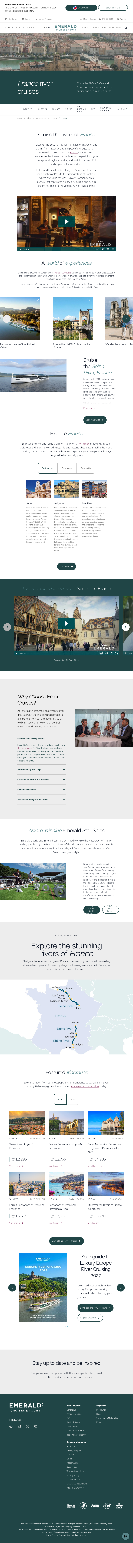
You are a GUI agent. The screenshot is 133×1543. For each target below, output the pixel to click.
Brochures (12, 19)
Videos (68, 109)
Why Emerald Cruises (81, 109)
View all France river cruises (64, 1241)
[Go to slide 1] (65, 1326)
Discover (42, 109)
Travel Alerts (72, 1427)
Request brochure (92, 1318)
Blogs (98, 1414)
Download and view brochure (97, 1308)
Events (27, 19)
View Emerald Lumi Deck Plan (109, 910)
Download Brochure (105, 109)
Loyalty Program (45, 19)
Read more (88, 408)
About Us (70, 1446)
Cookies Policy (73, 1480)
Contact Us (71, 1410)
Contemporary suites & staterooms (33, 780)
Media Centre (72, 1463)
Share (124, 109)
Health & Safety (73, 1422)
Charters (70, 1455)
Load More (64, 566)
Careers (69, 1459)
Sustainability (72, 1467)
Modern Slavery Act (75, 1488)
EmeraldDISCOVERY (26, 790)
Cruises (56, 109)
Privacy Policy (72, 1475)
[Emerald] (66, 27)
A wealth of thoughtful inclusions (32, 800)
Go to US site (83, 8)
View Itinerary (14, 1166)
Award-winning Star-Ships (29, 770)
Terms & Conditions (75, 1471)
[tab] (47, 468)
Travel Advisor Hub (75, 1431)
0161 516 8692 (107, 19)
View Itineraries (93, 420)
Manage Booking (89, 19)
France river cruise (62, 273)
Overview (27, 109)
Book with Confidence (76, 1435)
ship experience (24, 748)
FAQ (68, 1418)
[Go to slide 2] (67, 1326)
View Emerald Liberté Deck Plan (90, 910)
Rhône (74, 152)
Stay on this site (113, 8)
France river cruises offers (85, 1086)
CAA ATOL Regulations (76, 1484)
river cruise (83, 443)
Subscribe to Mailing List (107, 1418)
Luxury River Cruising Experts (31, 739)
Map (93, 109)
